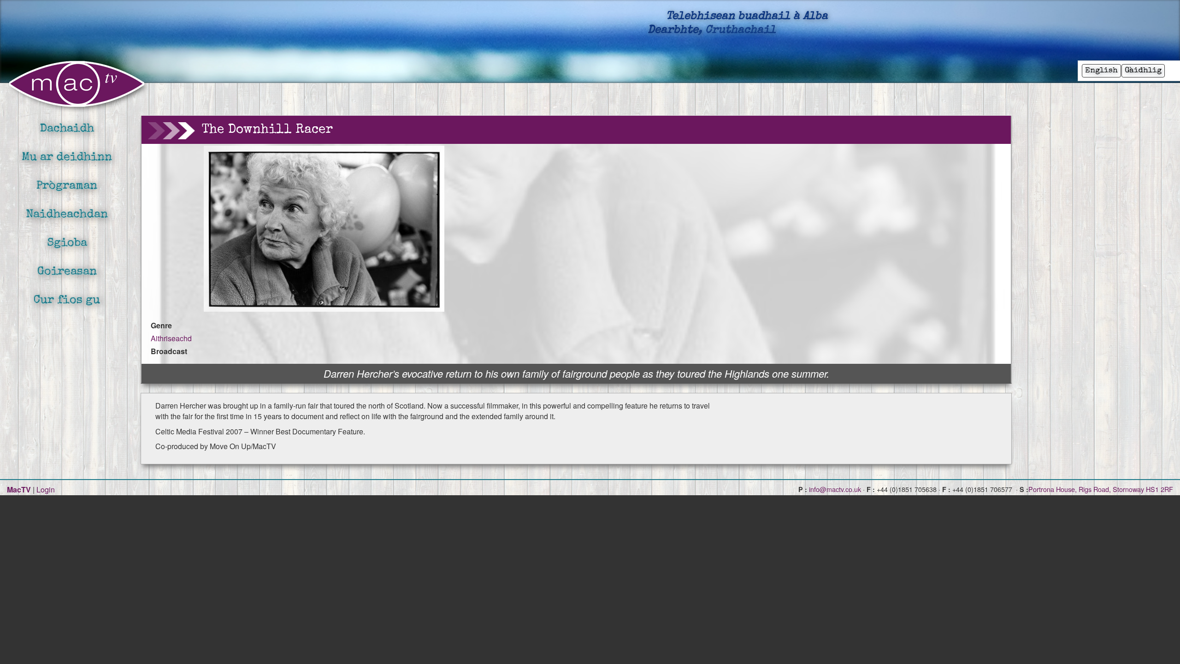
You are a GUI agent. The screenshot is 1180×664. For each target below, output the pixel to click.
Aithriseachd (171, 338)
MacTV (19, 489)
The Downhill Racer (267, 130)
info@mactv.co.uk (835, 489)
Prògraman (66, 186)
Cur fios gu (67, 300)
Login (45, 489)
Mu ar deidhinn (67, 157)
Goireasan (67, 272)
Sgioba (67, 243)
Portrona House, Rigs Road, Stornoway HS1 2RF (1100, 489)
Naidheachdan (67, 214)
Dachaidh (67, 129)
